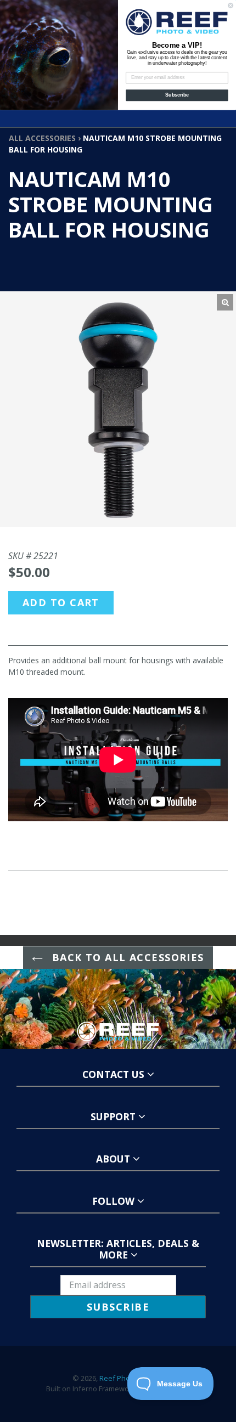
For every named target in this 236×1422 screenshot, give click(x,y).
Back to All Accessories (126, 957)
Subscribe (177, 95)
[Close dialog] (231, 5)
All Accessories (42, 138)
